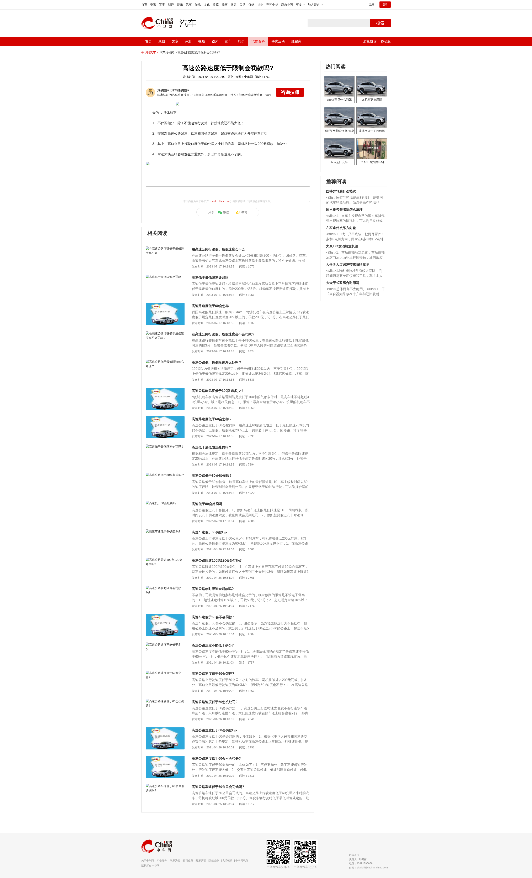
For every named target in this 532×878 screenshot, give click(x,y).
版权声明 (201, 860)
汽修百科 (258, 41)
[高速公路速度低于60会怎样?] (165, 673)
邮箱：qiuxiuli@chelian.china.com (368, 867)
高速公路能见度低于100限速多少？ (218, 391)
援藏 (216, 4)
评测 (188, 41)
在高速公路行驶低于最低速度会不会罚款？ (223, 334)
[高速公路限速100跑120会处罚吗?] (165, 559)
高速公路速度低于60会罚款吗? (215, 730)
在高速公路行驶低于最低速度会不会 (218, 249)
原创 (161, 41)
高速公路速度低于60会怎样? (213, 673)
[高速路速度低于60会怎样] (165, 305)
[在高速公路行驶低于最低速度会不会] (165, 248)
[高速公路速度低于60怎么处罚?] (165, 701)
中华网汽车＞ (150, 52)
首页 (144, 4)
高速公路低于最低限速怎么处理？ (217, 362)
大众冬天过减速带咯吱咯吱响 (347, 264)
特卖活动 (278, 41)
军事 (162, 4)
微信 (226, 212)
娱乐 (180, 4)
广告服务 (162, 860)
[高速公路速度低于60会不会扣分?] (165, 757)
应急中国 (287, 4)
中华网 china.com (159, 23)
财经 (171, 4)
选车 (228, 41)
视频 (201, 41)
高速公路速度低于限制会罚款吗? (198, 52)
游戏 (198, 4)
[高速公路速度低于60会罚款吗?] (165, 729)
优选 (251, 4)
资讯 (153, 4)
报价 (241, 41)
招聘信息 (188, 860)
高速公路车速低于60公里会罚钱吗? (218, 787)
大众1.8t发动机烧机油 (342, 246)
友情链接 (227, 860)
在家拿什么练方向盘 (341, 228)
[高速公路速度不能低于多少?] (165, 644)
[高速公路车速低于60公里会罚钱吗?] (165, 786)
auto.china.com (220, 201)
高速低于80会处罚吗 (207, 504)
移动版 (386, 41)
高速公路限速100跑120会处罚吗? (217, 560)
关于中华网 (147, 860)
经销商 (296, 41)
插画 (225, 4)
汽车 (189, 4)
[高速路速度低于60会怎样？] (165, 418)
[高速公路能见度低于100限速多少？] (165, 390)
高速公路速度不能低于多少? (213, 645)
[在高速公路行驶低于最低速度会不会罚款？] (165, 333)
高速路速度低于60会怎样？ (212, 419)
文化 (207, 4)
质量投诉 (370, 41)
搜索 (380, 23)
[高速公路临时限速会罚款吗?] (165, 588)
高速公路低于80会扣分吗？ (212, 475)
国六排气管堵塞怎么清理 (344, 209)
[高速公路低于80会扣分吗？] (165, 475)
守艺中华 (272, 4)
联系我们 (175, 860)
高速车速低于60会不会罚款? (213, 617)
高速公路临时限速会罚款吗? (213, 589)
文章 (175, 41)
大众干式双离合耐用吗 (342, 283)
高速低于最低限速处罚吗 (210, 277)
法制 (260, 4)
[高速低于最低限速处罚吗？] (165, 446)
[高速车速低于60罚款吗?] (165, 531)
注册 (371, 4)
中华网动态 (241, 860)
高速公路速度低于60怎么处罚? (215, 702)
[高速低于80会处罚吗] (165, 503)
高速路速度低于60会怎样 (210, 306)
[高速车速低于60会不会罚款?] (165, 616)
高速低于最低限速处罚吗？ (212, 447)
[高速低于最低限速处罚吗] (165, 277)
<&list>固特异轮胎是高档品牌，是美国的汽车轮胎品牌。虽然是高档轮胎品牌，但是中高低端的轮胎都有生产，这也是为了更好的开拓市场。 (354, 200)
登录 (385, 4)
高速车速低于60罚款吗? (210, 532)
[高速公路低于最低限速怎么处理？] (165, 361)
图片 (215, 41)
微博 (244, 212)
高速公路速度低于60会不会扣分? (216, 758)
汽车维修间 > (168, 52)
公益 (242, 4)
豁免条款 (214, 860)
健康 (233, 4)
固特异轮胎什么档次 (341, 191)
